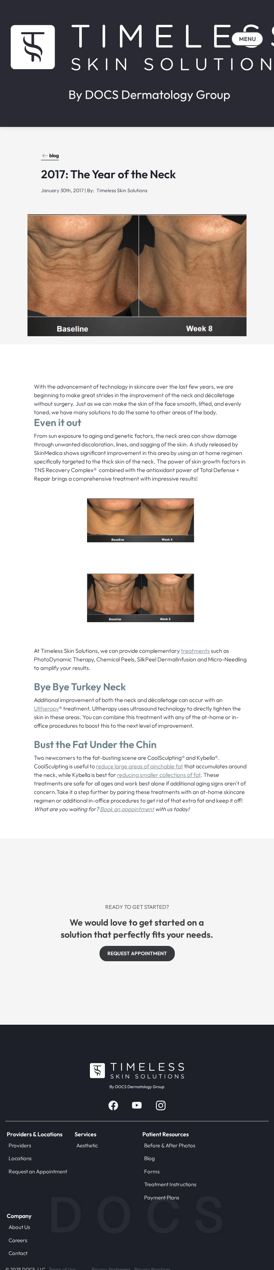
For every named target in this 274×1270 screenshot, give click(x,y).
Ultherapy (46, 708)
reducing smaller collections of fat (159, 774)
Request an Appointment (38, 1171)
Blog (149, 1158)
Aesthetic (87, 1145)
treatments (195, 650)
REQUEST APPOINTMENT (137, 953)
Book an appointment (127, 809)
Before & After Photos (169, 1145)
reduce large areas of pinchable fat (139, 766)
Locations (20, 1158)
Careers (18, 1240)
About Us (19, 1227)
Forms (151, 1171)
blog (54, 155)
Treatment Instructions (170, 1184)
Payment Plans (161, 1197)
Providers (20, 1145)
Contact (18, 1253)
